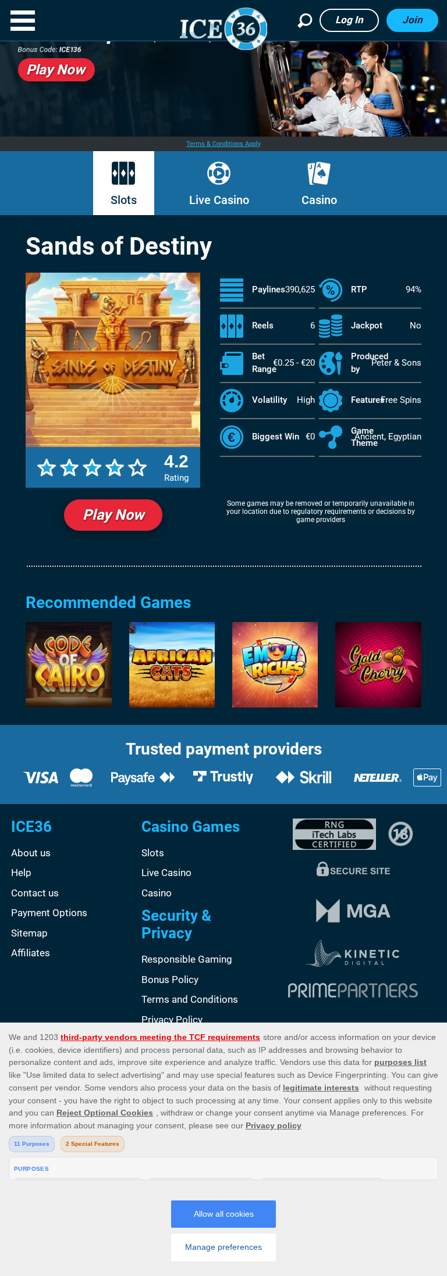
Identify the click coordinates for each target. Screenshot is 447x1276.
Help (21, 872)
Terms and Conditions (189, 999)
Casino (319, 200)
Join (412, 20)
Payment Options (49, 912)
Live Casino (219, 200)
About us (31, 853)
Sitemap (29, 933)
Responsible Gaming (186, 959)
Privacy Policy (172, 1019)
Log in (349, 20)
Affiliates (30, 953)
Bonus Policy (169, 979)
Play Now (113, 514)
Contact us (35, 893)
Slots (124, 200)
